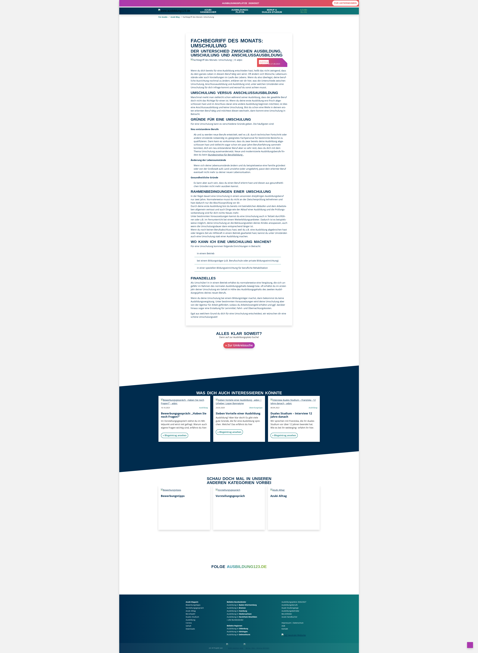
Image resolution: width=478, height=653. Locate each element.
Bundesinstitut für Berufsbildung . (226, 154)
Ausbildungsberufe (290, 605)
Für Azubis (162, 17)
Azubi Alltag (278, 496)
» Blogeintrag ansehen (174, 435)
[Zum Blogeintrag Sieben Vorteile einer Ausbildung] (239, 401)
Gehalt (188, 626)
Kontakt (285, 629)
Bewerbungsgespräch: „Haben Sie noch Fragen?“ (183, 414)
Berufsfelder (287, 614)
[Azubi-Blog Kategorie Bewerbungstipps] (171, 489)
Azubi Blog (175, 17)
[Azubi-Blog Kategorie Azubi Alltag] (277, 489)
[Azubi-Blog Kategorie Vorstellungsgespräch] (228, 489)
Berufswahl (190, 614)
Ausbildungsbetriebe (290, 611)
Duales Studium (192, 617)
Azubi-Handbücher (289, 617)
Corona (189, 623)
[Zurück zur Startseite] (174, 11)
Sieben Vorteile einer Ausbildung (238, 413)
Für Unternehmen (345, 3)
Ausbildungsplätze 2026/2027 (240, 3)
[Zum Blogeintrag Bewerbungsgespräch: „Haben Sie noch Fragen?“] (184, 401)
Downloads (190, 629)
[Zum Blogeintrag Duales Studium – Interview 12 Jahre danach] (293, 401)
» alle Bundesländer (235, 620)
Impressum (286, 623)
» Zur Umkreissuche (239, 345)
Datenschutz (298, 623)
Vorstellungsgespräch (230, 496)
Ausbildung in (242, 605)
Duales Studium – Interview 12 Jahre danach (291, 414)
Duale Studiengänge (290, 608)
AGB (283, 626)
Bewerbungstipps (255, 407)
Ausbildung (264, 62)
